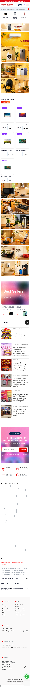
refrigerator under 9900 (8, 506)
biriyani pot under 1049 (7, 549)
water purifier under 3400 (20, 538)
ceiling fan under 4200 (7, 538)
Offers (4, 613)
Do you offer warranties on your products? (12, 589)
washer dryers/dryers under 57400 (10, 520)
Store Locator (6, 611)
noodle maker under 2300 (8, 547)
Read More (24, 329)
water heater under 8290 (19, 540)
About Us (5, 607)
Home (4, 605)
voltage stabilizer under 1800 (9, 508)
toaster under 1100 (21, 508)
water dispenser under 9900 (9, 534)
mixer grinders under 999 (8, 502)
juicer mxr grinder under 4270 (9, 498)
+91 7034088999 (20, 1)
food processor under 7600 (8, 528)
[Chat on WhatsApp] (26, 676)
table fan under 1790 (20, 490)
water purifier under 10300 (8, 542)
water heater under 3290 (8, 516)
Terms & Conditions (11, 681)
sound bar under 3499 (21, 547)
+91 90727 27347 (7, 645)
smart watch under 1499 (8, 536)
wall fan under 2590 (7, 492)
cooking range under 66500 (9, 522)
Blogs (4, 615)
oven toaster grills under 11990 (9, 504)
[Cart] (21, 5)
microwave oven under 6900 (20, 500)
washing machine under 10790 (9, 514)
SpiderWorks (18, 683)
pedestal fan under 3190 (8, 490)
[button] (19, 24)
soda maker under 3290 (21, 506)
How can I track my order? (10, 578)
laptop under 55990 (7, 540)
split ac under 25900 (17, 518)
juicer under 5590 (21, 496)
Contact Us (5, 609)
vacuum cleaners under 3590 (9, 512)
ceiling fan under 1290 (20, 488)
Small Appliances (20, 611)
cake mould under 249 (20, 536)
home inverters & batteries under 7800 (11, 524)
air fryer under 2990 (18, 526)
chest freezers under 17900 (8, 530)
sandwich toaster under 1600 (9, 510)
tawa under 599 (5, 551)
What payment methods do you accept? (12, 563)
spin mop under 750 (22, 532)
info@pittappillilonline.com (10, 631)
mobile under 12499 (6, 518)
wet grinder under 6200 (18, 492)
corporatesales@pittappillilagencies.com (14, 647)
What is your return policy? (10, 583)
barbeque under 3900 (7, 526)
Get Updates (23, 449)
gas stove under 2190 (7, 500)
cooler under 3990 (15, 486)
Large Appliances (20, 615)
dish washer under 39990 (8, 488)
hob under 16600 (6, 486)
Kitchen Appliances (20, 605)
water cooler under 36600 (8, 544)
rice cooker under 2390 (22, 530)
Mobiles (17, 613)
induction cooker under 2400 (9, 496)
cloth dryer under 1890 (19, 549)
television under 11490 (22, 498)
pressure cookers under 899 (9, 532)
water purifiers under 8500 (21, 516)
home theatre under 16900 (8, 494)
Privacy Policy (20, 681)
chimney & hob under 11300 (8, 545)
